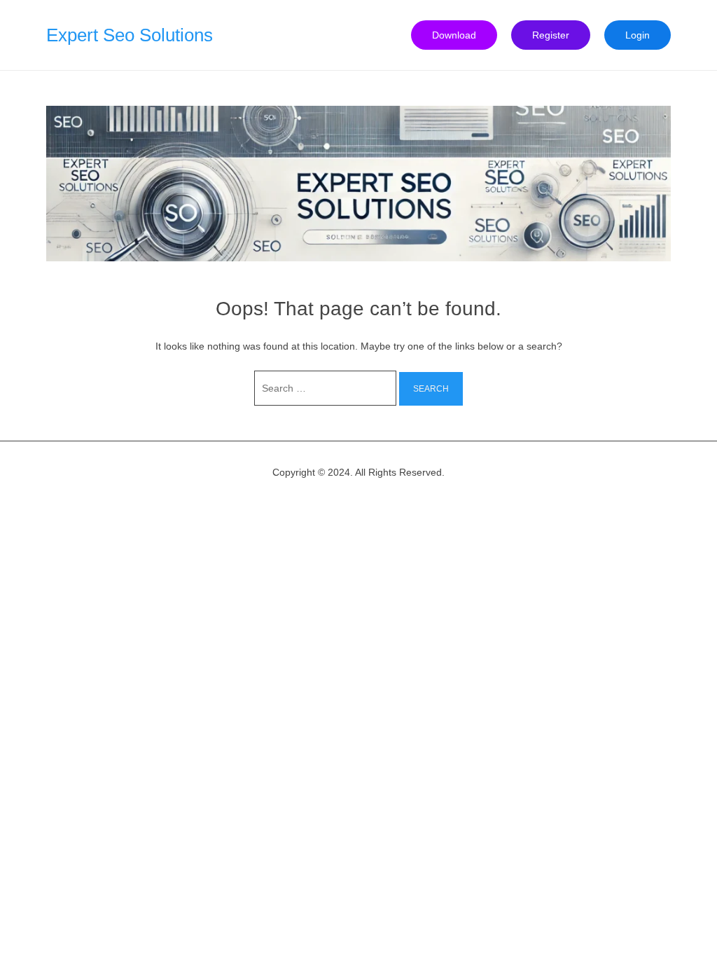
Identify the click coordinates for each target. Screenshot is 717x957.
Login (637, 35)
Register (550, 35)
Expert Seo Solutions (129, 35)
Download (454, 35)
